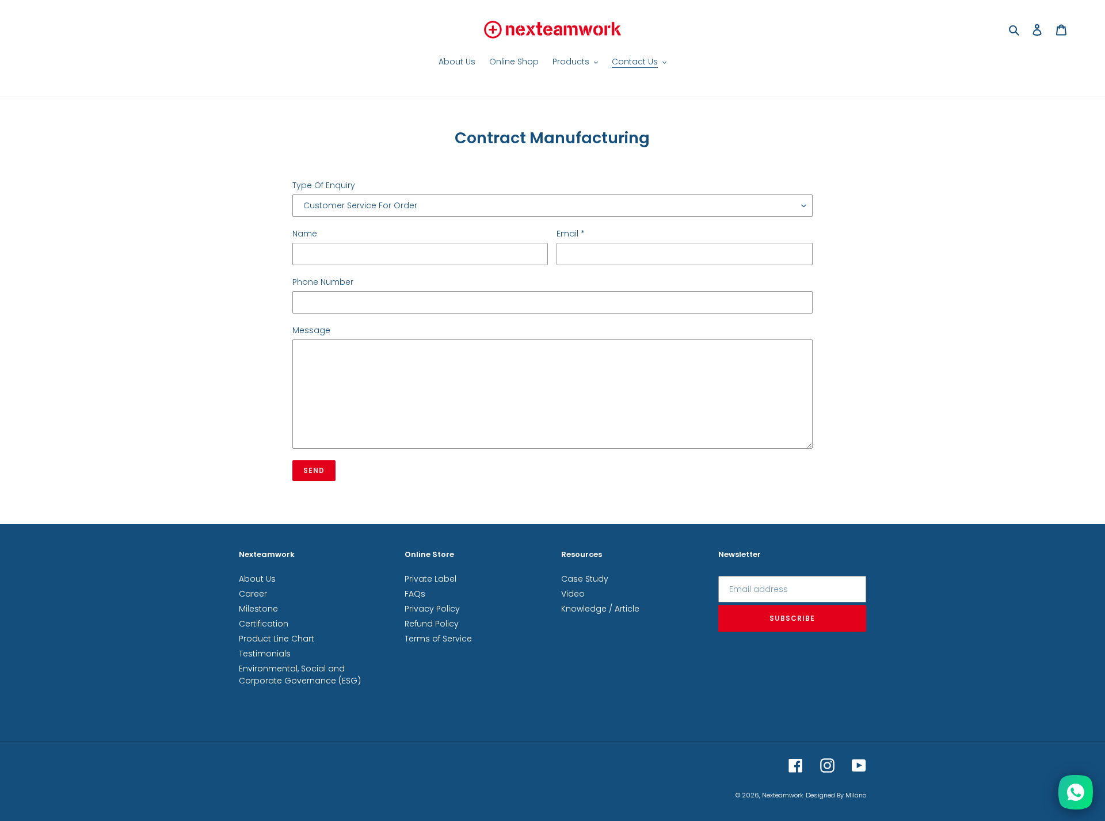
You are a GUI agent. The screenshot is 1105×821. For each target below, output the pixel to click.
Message (311, 330)
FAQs (415, 593)
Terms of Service (438, 638)
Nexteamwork (782, 795)
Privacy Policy (432, 608)
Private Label (430, 579)
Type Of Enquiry (323, 185)
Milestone (258, 608)
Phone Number (322, 282)
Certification (263, 623)
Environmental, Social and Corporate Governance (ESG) (300, 674)
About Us (257, 579)
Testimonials (265, 653)
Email (571, 233)
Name (304, 233)
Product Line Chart (276, 638)
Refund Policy (432, 623)
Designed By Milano (836, 795)
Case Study (584, 579)
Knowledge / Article (600, 608)
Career (253, 593)
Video (573, 593)
